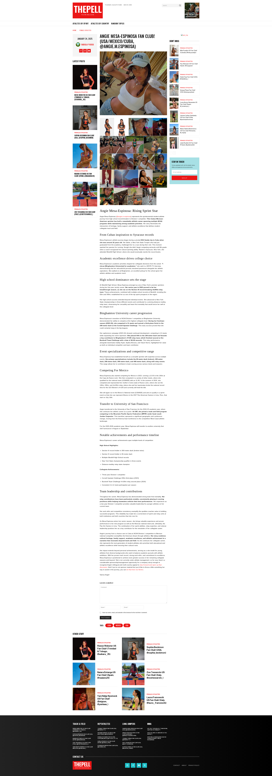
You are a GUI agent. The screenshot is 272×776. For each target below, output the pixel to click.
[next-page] (174, 153)
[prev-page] (171, 153)
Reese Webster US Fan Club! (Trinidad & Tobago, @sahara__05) (84, 97)
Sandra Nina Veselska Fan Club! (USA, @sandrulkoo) (132, 729)
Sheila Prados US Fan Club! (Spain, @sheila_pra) (106, 742)
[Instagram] (85, 50)
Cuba (109, 625)
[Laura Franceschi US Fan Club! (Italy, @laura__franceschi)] (133, 699)
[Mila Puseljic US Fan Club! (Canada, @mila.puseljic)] (174, 50)
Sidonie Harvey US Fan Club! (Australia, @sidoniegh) (106, 733)
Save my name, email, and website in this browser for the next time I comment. (124, 612)
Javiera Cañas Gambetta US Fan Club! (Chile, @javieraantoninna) (188, 117)
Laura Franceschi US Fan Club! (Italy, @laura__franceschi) (156, 700)
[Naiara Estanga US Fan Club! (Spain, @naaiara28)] (85, 156)
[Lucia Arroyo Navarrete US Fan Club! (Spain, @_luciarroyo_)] (174, 103)
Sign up (184, 178)
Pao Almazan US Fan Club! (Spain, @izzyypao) (189, 65)
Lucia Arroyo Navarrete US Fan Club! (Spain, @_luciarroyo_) (188, 104)
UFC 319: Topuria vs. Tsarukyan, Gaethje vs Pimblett (157, 729)
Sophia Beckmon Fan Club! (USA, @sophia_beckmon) (84, 136)
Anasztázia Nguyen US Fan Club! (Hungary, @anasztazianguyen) (130, 734)
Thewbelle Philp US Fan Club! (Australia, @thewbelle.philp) (192, 14)
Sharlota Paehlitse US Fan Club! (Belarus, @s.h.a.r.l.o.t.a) (108, 737)
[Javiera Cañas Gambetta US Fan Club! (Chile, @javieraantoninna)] (174, 116)
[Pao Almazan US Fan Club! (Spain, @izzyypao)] (174, 63)
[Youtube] (89, 50)
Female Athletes (85, 30)
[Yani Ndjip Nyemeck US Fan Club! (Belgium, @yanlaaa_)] (84, 699)
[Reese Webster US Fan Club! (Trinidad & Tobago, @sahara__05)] (85, 77)
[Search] (180, 5)
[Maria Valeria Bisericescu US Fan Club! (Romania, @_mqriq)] (174, 129)
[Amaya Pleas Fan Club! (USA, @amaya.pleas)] (174, 90)
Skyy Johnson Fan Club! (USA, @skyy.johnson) (131, 743)
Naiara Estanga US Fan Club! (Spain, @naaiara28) (84, 174)
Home (74, 30)
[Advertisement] (143, 13)
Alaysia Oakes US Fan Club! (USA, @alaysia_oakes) (132, 747)
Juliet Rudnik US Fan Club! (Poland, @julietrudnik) (188, 144)
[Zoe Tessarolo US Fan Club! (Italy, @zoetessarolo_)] (85, 194)
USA (127, 625)
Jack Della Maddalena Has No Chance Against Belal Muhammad (156, 738)
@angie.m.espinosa (124, 216)
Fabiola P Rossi (87, 44)
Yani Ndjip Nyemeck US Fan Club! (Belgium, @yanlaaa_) (83, 747)
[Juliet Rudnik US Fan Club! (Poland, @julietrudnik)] (174, 143)
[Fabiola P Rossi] (78, 44)
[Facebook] (81, 50)
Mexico (118, 625)
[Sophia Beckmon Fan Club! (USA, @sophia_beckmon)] (85, 117)
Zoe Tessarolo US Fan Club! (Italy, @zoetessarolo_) (84, 213)
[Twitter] (144, 765)
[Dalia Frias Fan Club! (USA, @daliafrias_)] (174, 77)
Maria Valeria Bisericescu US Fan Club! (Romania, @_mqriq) (188, 130)
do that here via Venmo (134, 569)
